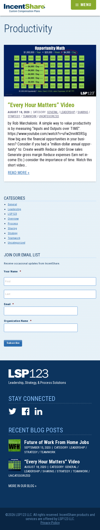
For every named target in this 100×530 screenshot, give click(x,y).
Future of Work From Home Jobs (56, 442)
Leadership (67, 112)
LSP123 (12, 213)
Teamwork (29, 116)
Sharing (82, 112)
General (52, 112)
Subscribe (13, 343)
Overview (13, 218)
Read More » (18, 172)
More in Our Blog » (22, 486)
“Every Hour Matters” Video (41, 105)
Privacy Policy (50, 523)
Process (13, 223)
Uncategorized (49, 116)
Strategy (14, 116)
